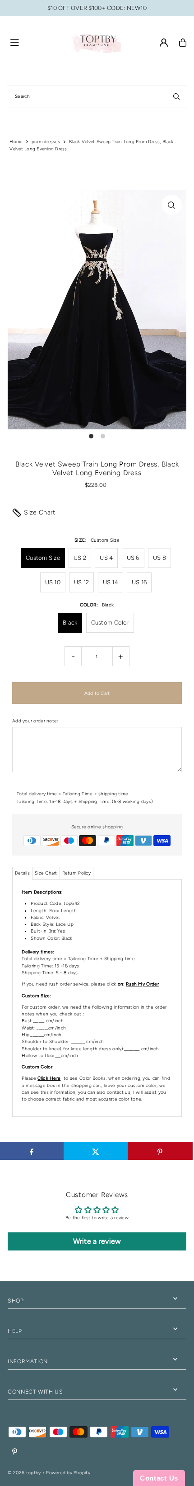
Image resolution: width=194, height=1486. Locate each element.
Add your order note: (35, 721)
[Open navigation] (36, 42)
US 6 (133, 557)
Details (22, 873)
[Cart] (182, 42)
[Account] (164, 42)
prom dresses (46, 141)
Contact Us (159, 1478)
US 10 (52, 582)
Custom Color (110, 622)
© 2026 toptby (24, 1473)
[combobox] (97, 96)
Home (15, 141)
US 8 (159, 557)
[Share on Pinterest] (160, 1151)
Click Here (48, 1078)
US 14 (110, 582)
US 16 (139, 582)
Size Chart (39, 512)
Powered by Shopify (68, 1473)
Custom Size (43, 557)
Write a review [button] (97, 1241)
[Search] (176, 96)
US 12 (81, 582)
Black (70, 622)
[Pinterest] (14, 1452)
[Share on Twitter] (96, 1151)
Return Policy (76, 873)
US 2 (80, 557)
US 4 (106, 557)
